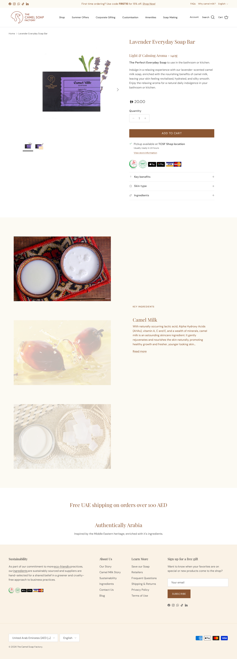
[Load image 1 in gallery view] (72, 87)
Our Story (105, 566)
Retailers (137, 572)
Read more (140, 351)
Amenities (150, 17)
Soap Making (170, 17)
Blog (102, 595)
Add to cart (172, 133)
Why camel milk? (207, 3)
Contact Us (106, 590)
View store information (145, 152)
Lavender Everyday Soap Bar (33, 33)
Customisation (130, 17)
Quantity (135, 111)
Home (12, 33)
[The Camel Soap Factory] (27, 17)
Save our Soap (141, 566)
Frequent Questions (144, 578)
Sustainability (108, 578)
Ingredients (106, 584)
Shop (62, 17)
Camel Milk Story (110, 572)
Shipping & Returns (144, 584)
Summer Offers (80, 17)
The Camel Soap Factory (29, 646)
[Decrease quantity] (132, 118)
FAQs (193, 3)
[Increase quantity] (146, 118)
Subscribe (179, 593)
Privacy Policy (140, 590)
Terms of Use (140, 595)
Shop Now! (149, 4)
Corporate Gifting (105, 17)
